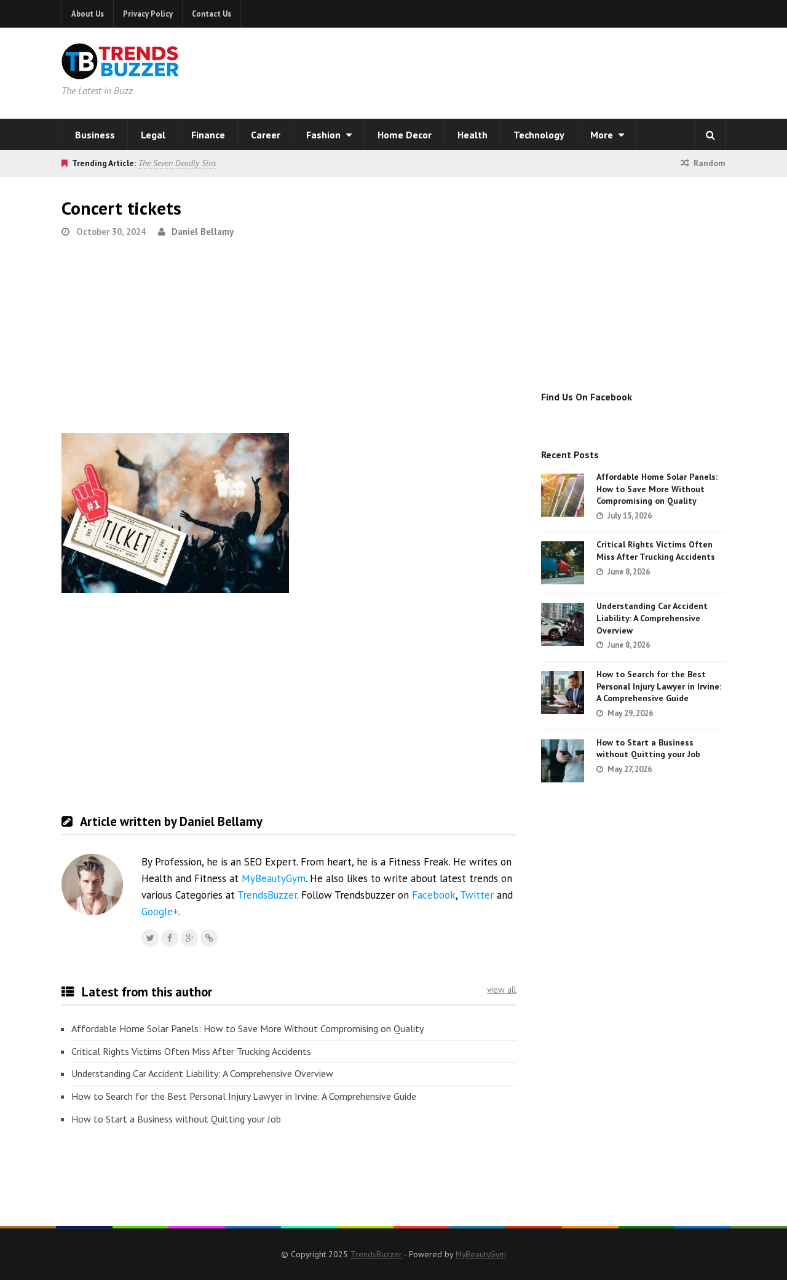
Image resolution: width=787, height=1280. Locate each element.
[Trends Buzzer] (120, 71)
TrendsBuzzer (267, 895)
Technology (538, 135)
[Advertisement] (551, 70)
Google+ (159, 911)
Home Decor (405, 135)
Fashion (324, 135)
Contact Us (211, 13)
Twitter (477, 895)
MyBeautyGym (274, 878)
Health (472, 135)
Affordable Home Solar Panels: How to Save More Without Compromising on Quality (247, 1028)
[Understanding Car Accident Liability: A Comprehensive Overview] (562, 624)
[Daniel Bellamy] (209, 938)
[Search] (710, 134)
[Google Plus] (189, 938)
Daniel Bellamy (203, 231)
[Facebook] (169, 938)
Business (95, 135)
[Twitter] (150, 938)
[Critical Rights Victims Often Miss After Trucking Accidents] (562, 562)
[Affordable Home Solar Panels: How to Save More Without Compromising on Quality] (562, 495)
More (602, 135)
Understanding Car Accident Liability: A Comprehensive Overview (202, 1073)
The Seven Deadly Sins (177, 163)
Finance (208, 135)
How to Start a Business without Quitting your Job (176, 1119)
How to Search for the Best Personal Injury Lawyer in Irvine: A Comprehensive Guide (243, 1096)
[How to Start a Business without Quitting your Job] (562, 760)
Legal (153, 135)
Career (265, 135)
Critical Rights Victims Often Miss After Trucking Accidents (191, 1051)
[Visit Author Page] (92, 884)
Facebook (434, 895)
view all (501, 989)
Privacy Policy (148, 13)
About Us (87, 13)
